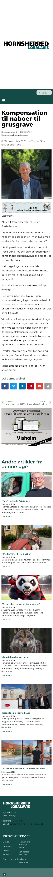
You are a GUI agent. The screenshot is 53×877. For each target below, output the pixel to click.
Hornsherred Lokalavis (9, 132)
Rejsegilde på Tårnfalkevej (15, 713)
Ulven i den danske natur (15, 657)
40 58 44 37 (17, 820)
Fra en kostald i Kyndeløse (15, 501)
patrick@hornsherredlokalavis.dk (26, 824)
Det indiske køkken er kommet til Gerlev (23, 768)
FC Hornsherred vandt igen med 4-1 (20, 604)
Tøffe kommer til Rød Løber (16, 554)
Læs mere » (6, 516)
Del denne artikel (13, 378)
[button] (3, 100)
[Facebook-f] (4, 874)
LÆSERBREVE (25, 132)
